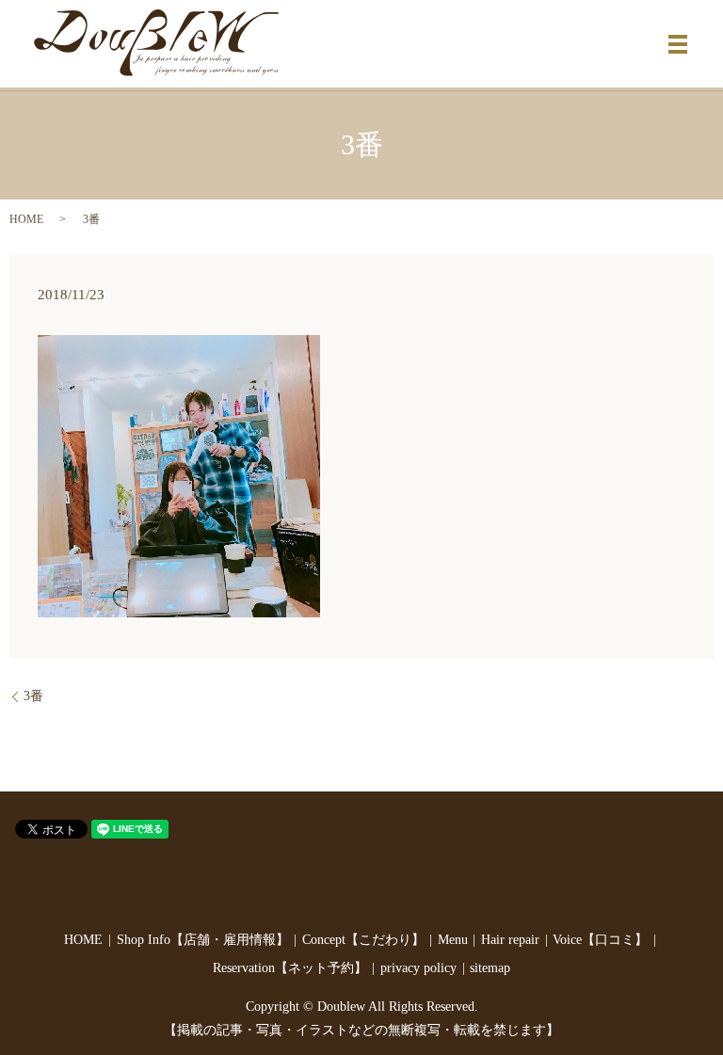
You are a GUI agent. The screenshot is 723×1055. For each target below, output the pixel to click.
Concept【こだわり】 (363, 940)
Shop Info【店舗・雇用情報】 (203, 940)
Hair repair (510, 940)
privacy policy (418, 968)
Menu (453, 940)
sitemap (490, 968)
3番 (33, 696)
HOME (26, 219)
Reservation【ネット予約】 (290, 968)
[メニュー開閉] (677, 44)
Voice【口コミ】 (600, 940)
